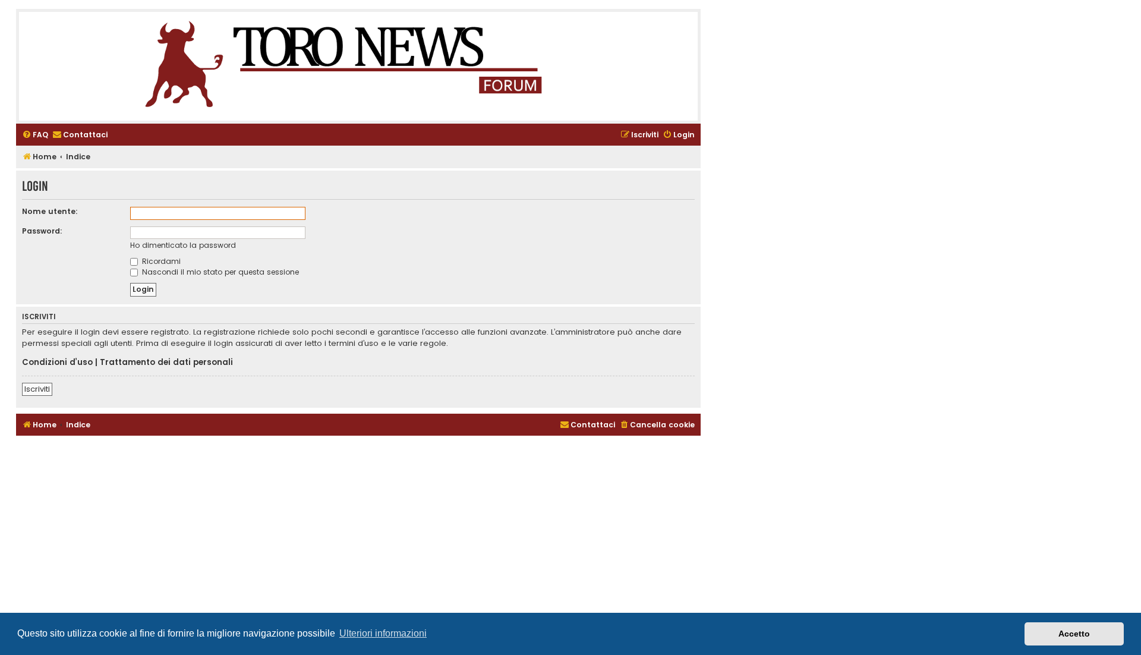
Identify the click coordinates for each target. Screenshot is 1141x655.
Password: (42, 231)
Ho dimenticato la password (183, 245)
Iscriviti (37, 389)
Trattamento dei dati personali (166, 362)
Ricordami (160, 261)
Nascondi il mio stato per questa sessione (219, 272)
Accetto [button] (1074, 633)
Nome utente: (50, 211)
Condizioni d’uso (57, 362)
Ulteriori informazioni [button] (383, 633)
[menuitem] (35, 135)
